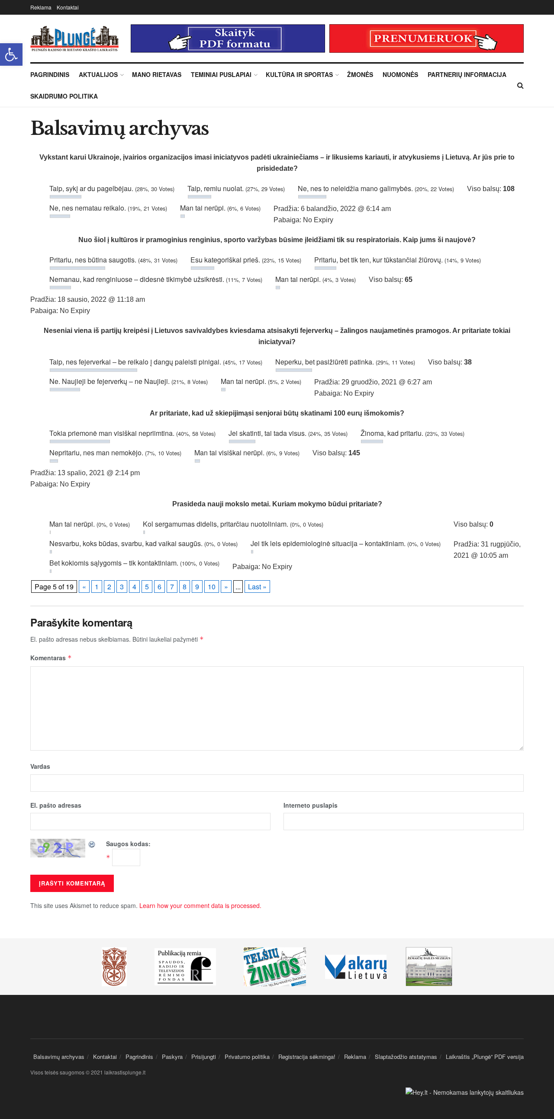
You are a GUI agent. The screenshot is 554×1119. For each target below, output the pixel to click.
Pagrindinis (49, 74)
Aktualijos (98, 74)
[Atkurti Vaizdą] (92, 843)
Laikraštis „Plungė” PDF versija (485, 1056)
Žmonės (360, 74)
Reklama (41, 7)
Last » (257, 586)
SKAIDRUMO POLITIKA (64, 96)
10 (211, 586)
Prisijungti (203, 1056)
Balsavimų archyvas (58, 1056)
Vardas (40, 766)
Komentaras (51, 657)
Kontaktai (68, 7)
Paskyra (172, 1056)
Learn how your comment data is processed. (200, 905)
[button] (11, 54)
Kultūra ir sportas (299, 74)
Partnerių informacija (467, 74)
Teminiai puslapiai (221, 74)
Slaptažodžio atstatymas (406, 1056)
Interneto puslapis (310, 805)
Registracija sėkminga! (306, 1056)
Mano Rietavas (156, 74)
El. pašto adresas (55, 805)
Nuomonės (400, 74)
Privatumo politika (247, 1056)
